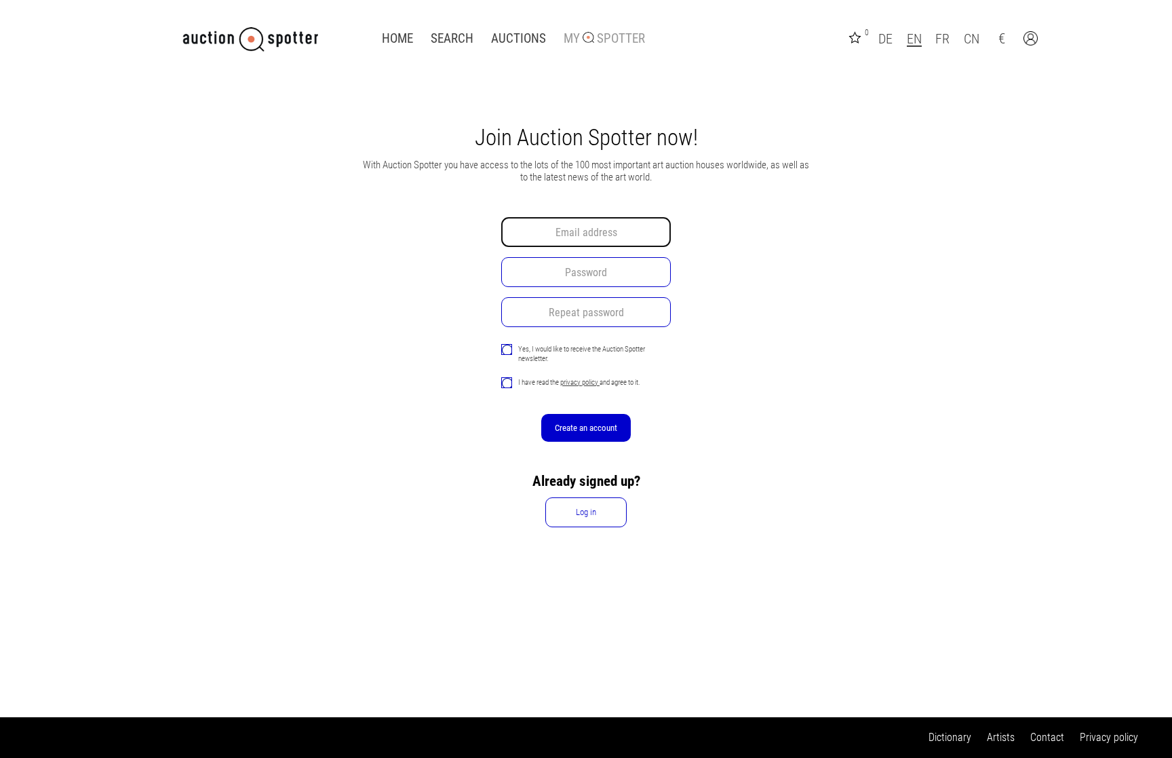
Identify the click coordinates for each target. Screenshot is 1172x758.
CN (971, 39)
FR (942, 39)
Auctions (518, 38)
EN (914, 39)
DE (885, 39)
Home (397, 38)
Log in (586, 512)
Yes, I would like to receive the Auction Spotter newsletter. (581, 353)
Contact (1047, 737)
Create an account (586, 428)
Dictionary (950, 737)
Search (452, 38)
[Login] (1032, 40)
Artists (1001, 737)
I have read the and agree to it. (579, 382)
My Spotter (604, 38)
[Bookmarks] (856, 36)
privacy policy (580, 382)
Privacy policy (1109, 737)
